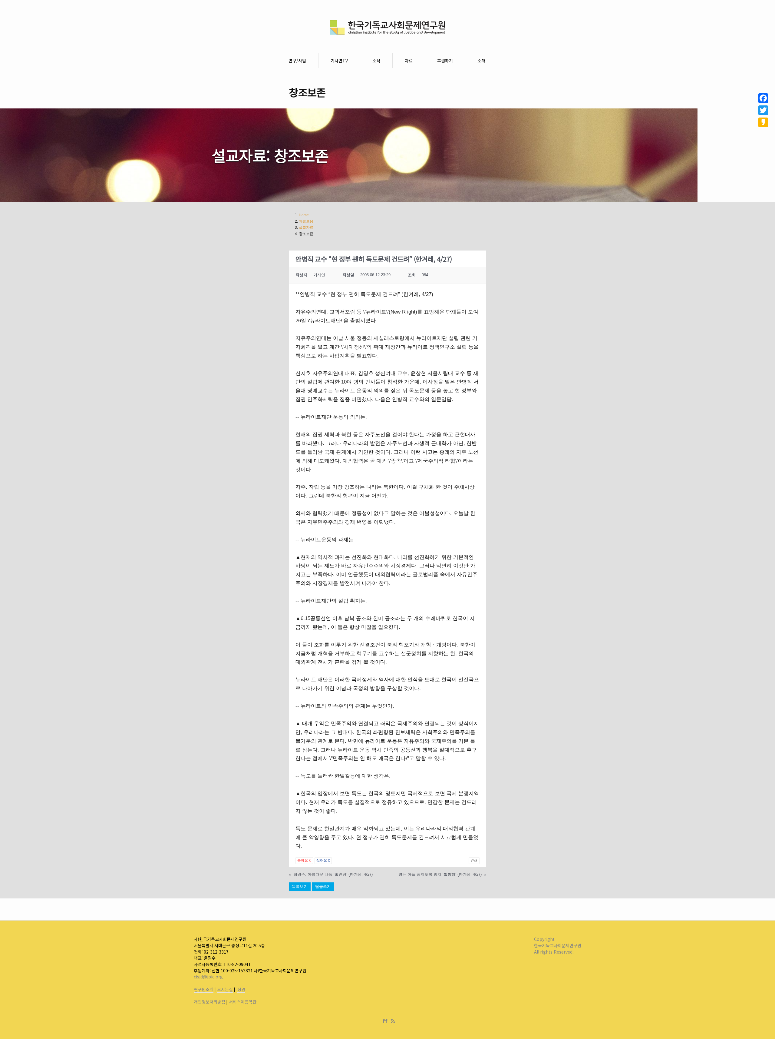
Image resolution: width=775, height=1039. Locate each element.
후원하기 (445, 61)
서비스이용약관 (242, 1002)
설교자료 (306, 227)
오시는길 (225, 989)
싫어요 (323, 860)
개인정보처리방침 (209, 1002)
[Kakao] (763, 122)
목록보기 (300, 886)
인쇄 (474, 860)
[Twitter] (763, 110)
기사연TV (339, 61)
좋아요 (304, 860)
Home (304, 215)
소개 (481, 61)
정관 (241, 989)
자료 (409, 61)
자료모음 (306, 221)
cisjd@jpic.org (208, 977)
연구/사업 (297, 61)
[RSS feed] (393, 1021)
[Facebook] (386, 1021)
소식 (376, 61)
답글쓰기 (323, 886)
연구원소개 (203, 989)
